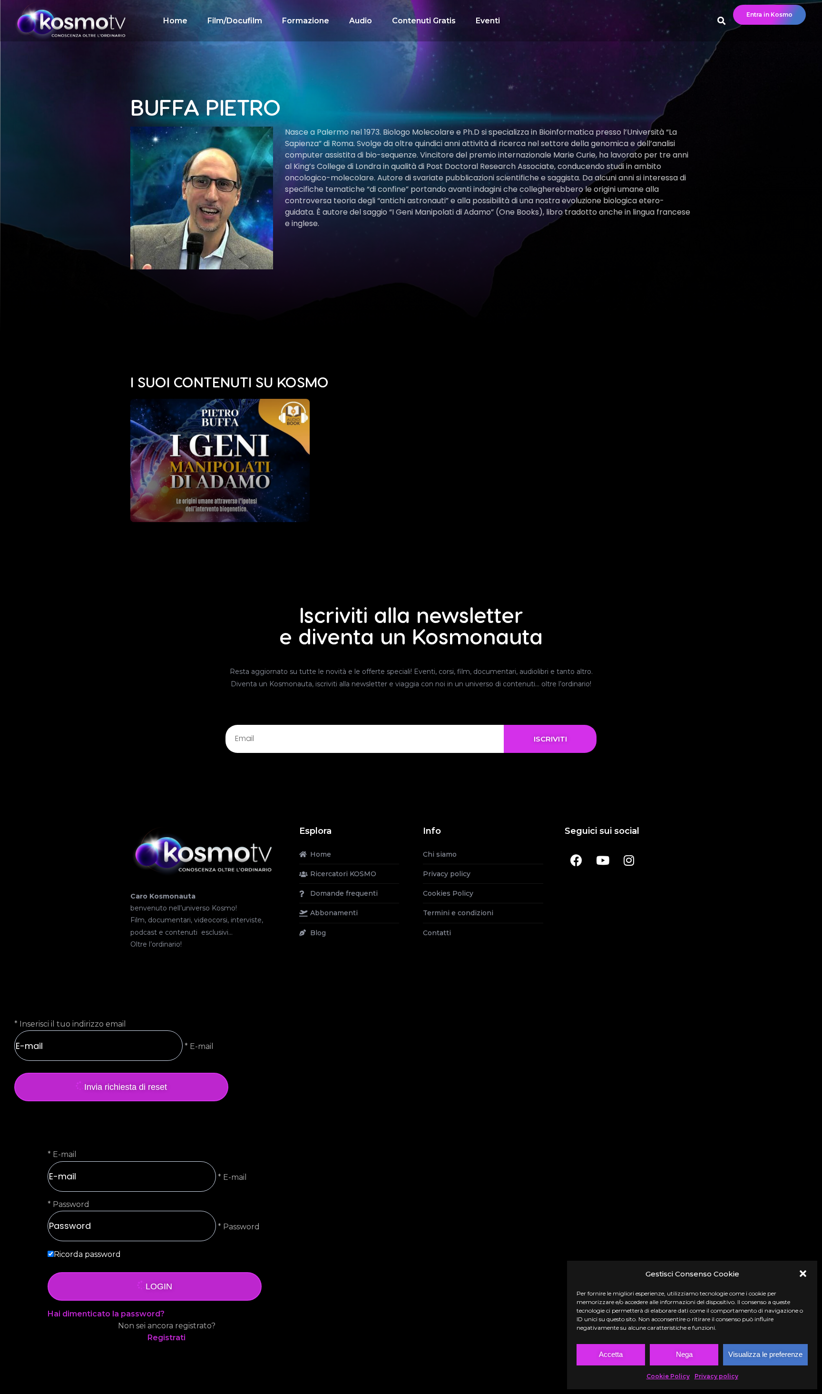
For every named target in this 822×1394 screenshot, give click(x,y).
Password (71, 1204)
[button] (803, 1273)
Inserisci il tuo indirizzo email (73, 1023)
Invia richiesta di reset (125, 1087)
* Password (238, 1226)
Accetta (611, 1354)
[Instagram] (629, 860)
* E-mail (198, 1046)
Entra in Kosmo (769, 14)
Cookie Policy (668, 1376)
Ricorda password (87, 1254)
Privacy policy (716, 1376)
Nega (684, 1354)
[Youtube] (603, 860)
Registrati (166, 1337)
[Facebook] (576, 860)
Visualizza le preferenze (765, 1354)
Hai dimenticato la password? (106, 1313)
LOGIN (159, 1286)
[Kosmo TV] (202, 850)
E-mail (65, 1154)
